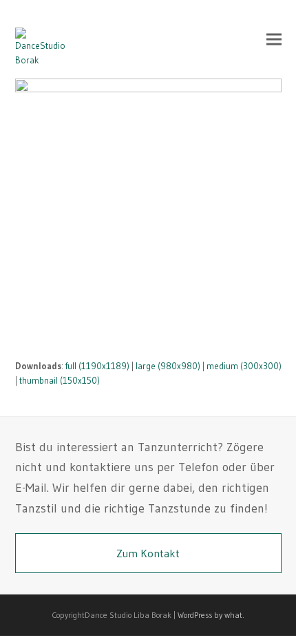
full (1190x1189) (97, 365)
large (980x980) (168, 365)
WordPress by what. (211, 615)
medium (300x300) (244, 365)
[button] (274, 39)
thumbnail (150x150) (59, 380)
